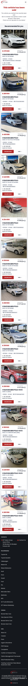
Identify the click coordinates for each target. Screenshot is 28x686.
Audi (2, 571)
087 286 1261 (7, 104)
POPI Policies (4, 646)
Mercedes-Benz (5, 592)
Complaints (4, 649)
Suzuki (3, 578)
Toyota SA (4, 554)
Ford (2, 581)
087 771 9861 (7, 63)
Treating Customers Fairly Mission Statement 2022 (11, 664)
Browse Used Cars (6, 624)
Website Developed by (13, 678)
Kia (2, 585)
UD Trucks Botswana (7, 602)
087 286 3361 (7, 146)
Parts (2, 639)
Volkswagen (4, 561)
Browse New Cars (6, 614)
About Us (3, 632)
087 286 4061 (7, 355)
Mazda (3, 588)
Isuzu (2, 575)
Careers (3, 636)
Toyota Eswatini (5, 558)
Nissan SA (4, 564)
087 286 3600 (7, 272)
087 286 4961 (7, 524)
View (19, 68)
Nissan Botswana (6, 568)
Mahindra (4, 595)
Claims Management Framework (10, 656)
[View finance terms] (25, 52)
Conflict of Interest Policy (8, 653)
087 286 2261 (7, 230)
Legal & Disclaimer (6, 643)
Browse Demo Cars (6, 620)
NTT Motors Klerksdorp (7, 605)
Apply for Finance (7, 64)
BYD (2, 598)
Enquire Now (8, 68)
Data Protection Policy (7, 659)
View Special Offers (6, 617)
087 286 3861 (7, 396)
